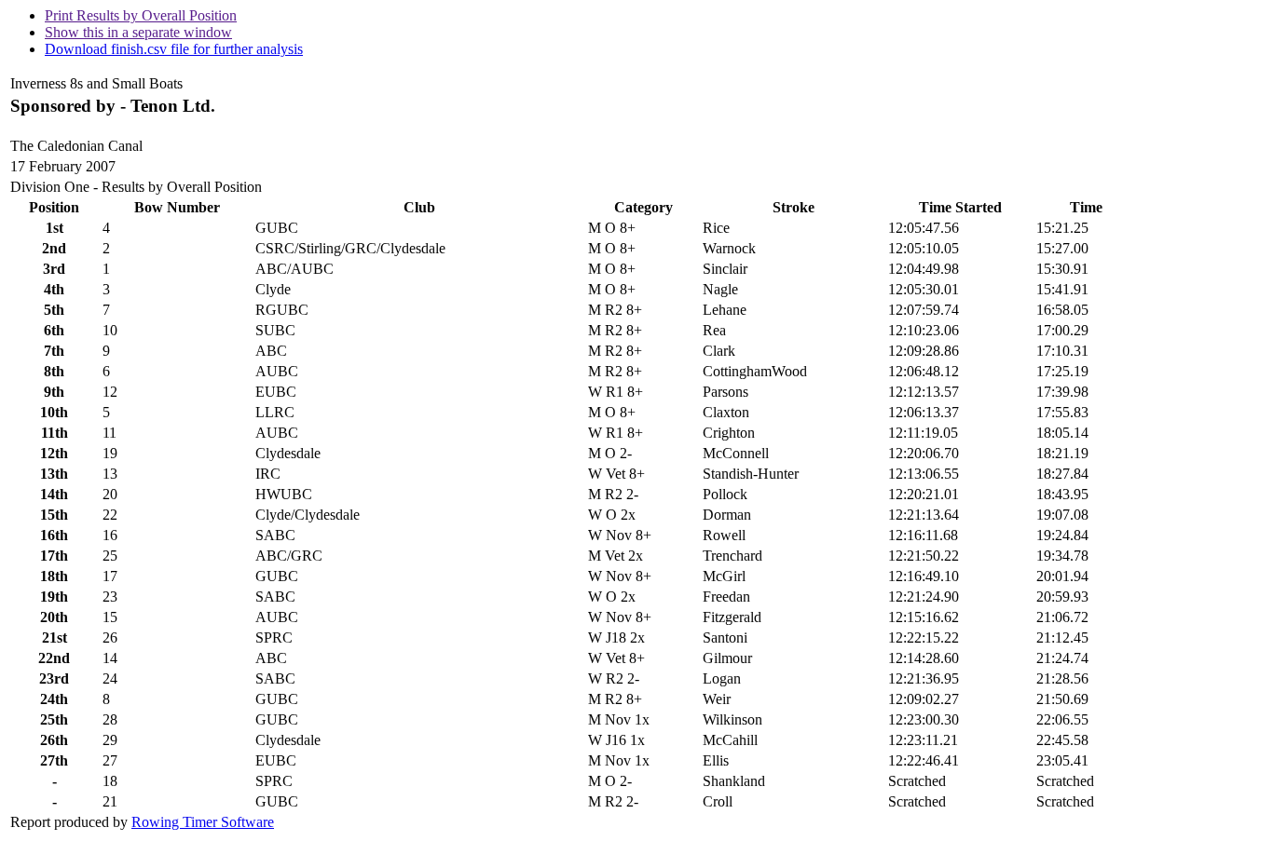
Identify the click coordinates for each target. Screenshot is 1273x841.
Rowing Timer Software (202, 822)
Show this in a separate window (138, 32)
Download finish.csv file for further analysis (174, 49)
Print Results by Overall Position (141, 15)
